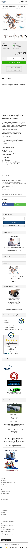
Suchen (14, 222)
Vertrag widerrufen (6, 540)
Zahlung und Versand (5, 489)
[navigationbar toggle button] (26, 2)
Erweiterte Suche (14, 225)
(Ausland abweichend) (17, 46)
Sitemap (3, 504)
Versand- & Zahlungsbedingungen (8, 482)
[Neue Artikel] (24, 256)
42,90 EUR (14, 281)
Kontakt (2, 484)
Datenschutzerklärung (5, 491)
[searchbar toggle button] (19, 2)
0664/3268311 (7, 427)
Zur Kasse (3, 516)
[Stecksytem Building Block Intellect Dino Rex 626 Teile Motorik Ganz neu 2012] (14, 21)
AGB (2, 488)
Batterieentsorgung (5, 493)
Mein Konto (3, 514)
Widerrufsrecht (4, 486)
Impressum (3, 480)
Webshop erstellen (9, 544)
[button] (25, 37)
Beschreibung (6, 78)
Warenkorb (3, 512)
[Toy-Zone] (3, 2)
